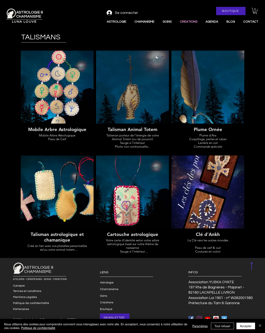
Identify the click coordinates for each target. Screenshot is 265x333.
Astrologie (107, 282)
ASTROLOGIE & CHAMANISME (29, 14)
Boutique (106, 309)
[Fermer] (260, 326)
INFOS (193, 272)
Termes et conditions (27, 291)
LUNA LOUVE (24, 21)
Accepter (246, 326)
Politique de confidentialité (31, 303)
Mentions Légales (25, 297)
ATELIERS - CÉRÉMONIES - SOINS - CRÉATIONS (40, 279)
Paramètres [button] (200, 326)
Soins (103, 295)
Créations (106, 302)
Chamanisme (109, 289)
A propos (19, 285)
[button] (255, 11)
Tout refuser (222, 326)
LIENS (104, 272)
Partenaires (21, 309)
